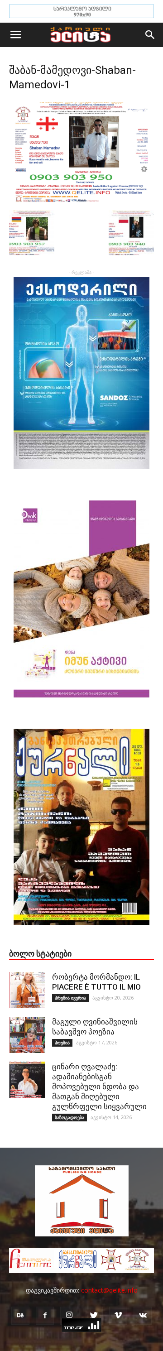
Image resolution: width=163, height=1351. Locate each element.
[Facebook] (45, 1316)
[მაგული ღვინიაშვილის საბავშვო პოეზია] (27, 1035)
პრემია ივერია (70, 998)
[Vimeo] (118, 1316)
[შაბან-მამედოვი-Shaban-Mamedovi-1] (81, 200)
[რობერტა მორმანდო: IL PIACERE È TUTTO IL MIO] (27, 990)
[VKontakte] (143, 1316)
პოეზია (62, 1042)
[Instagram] (69, 1316)
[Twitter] (94, 1316)
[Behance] (20, 1316)
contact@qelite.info (109, 1290)
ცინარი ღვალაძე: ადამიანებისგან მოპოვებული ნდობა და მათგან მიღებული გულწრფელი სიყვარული (99, 1086)
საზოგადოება (69, 1117)
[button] (150, 35)
